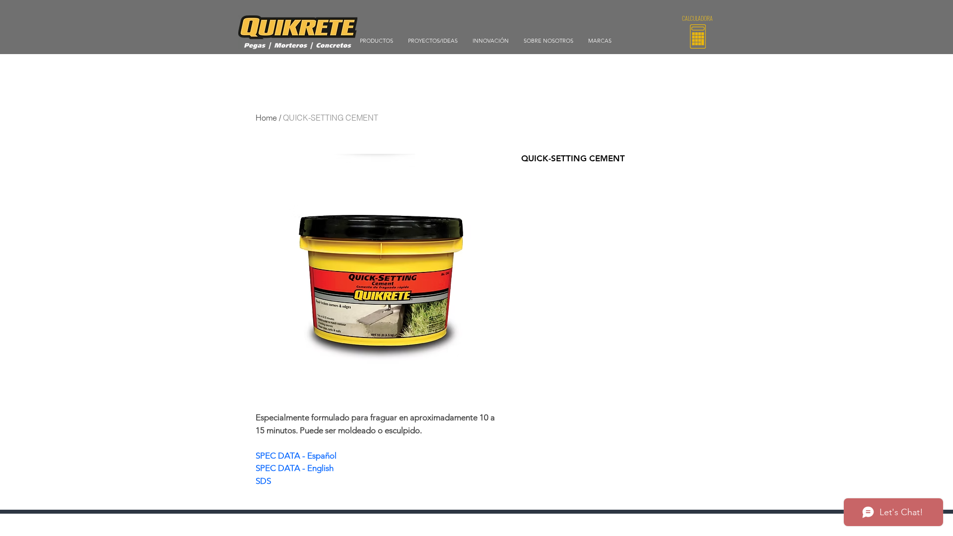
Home (266, 118)
